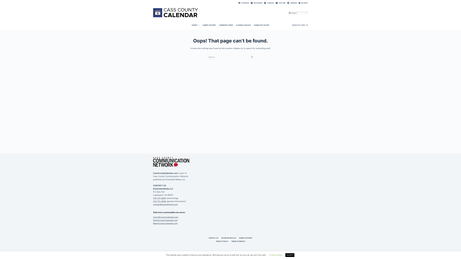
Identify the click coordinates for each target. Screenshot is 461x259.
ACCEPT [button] (290, 255)
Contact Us (213, 238)
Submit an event (209, 25)
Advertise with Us (228, 238)
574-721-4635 (159, 198)
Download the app (261, 25)
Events (194, 25)
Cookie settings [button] (275, 255)
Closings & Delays (243, 25)
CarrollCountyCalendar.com (165, 217)
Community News (226, 25)
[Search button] (252, 57)
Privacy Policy (222, 241)
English (294, 13)
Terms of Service (238, 241)
